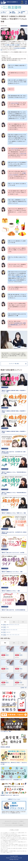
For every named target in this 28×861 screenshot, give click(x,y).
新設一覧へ (24, 687)
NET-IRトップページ (9, 821)
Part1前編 (7, 44)
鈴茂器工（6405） (12, 280)
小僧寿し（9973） (20, 276)
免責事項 (21, 825)
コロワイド (8, 632)
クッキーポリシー (9, 825)
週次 (14, 622)
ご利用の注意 (14, 823)
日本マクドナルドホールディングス (13, 624)
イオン (8, 627)
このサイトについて (6, 823)
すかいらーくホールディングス (11, 629)
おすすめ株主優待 (24, 25)
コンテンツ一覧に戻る (14, 363)
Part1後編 (12, 44)
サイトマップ (16, 825)
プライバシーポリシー (22, 823)
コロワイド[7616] (14, 103)
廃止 (23, 642)
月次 (23, 622)
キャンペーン (16, 821)
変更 (14, 642)
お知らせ (21, 821)
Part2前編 (17, 44)
